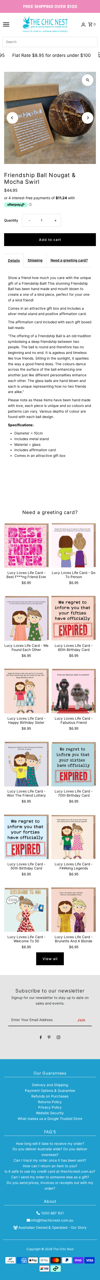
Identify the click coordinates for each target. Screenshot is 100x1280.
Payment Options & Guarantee (50, 1091)
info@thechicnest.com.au (52, 1220)
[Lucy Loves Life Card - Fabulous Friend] (73, 691)
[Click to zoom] (87, 80)
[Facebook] (41, 1038)
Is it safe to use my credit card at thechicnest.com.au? (50, 1171)
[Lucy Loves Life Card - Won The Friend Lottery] (26, 764)
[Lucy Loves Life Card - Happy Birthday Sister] (26, 691)
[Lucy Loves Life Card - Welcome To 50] (26, 909)
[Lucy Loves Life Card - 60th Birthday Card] (73, 618)
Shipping (35, 260)
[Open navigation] (6, 24)
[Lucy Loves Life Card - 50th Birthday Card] (26, 836)
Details (14, 260)
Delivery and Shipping (50, 1085)
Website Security (50, 1113)
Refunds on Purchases (49, 1096)
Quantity (11, 220)
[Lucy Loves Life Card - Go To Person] (73, 545)
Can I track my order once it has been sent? (50, 1160)
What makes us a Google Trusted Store (50, 1119)
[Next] (87, 118)
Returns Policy (50, 1102)
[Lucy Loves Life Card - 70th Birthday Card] (73, 764)
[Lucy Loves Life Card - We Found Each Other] (26, 618)
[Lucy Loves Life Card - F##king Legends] (73, 836)
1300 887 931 (52, 1213)
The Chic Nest (63, 1249)
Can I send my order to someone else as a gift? (50, 1177)
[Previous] (12, 118)
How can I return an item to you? (50, 1166)
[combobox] (50, 42)
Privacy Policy (50, 1107)
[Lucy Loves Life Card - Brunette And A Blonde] (73, 909)
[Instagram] (58, 1038)
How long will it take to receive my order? (50, 1144)
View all (50, 959)
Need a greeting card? (69, 260)
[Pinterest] (49, 1038)
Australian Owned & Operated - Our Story (52, 1227)
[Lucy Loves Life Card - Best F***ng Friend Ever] (26, 545)
